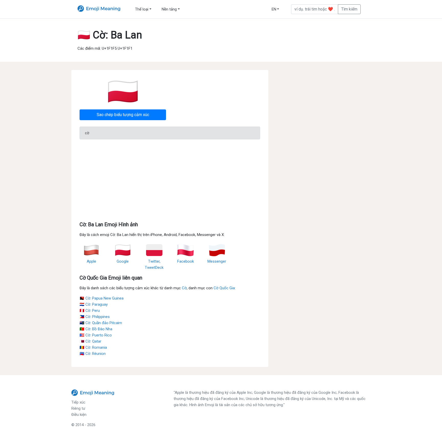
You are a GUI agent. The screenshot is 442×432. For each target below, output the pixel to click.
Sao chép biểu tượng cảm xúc (123, 114)
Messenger (216, 261)
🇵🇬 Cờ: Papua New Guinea (102, 298)
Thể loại (141, 9)
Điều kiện (78, 414)
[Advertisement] (170, 179)
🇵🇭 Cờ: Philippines (95, 316)
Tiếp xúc (78, 402)
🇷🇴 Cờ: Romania (93, 347)
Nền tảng (169, 9)
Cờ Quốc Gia (224, 288)
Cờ (184, 288)
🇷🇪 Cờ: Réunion (93, 353)
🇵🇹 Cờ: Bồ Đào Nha (96, 329)
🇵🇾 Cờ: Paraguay (94, 304)
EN (274, 9)
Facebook (185, 261)
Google (123, 261)
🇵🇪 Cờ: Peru (90, 310)
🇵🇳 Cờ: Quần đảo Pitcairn (101, 323)
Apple (91, 261)
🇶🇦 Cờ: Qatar (90, 341)
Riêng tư (78, 408)
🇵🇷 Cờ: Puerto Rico (96, 335)
